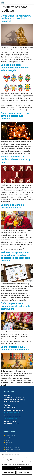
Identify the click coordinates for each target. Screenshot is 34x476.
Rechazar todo (24, 472)
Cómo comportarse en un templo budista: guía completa (15, 116)
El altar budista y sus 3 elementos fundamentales (15, 348)
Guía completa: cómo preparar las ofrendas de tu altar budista (15, 306)
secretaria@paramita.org (12, 412)
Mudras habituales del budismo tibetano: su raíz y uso (15, 159)
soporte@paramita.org (11, 418)
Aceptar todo (17, 468)
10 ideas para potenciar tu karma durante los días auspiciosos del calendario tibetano (15, 256)
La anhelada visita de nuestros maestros (12, 206)
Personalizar (8, 472)
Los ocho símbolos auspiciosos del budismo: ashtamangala (15, 67)
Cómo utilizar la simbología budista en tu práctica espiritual (16, 18)
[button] (30, 2)
